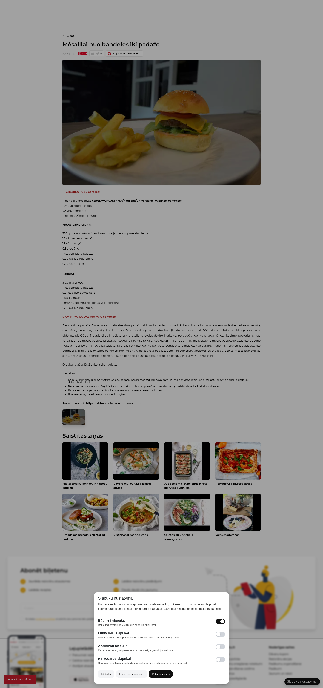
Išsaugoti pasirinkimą (131, 673)
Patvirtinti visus (161, 673)
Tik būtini (106, 673)
